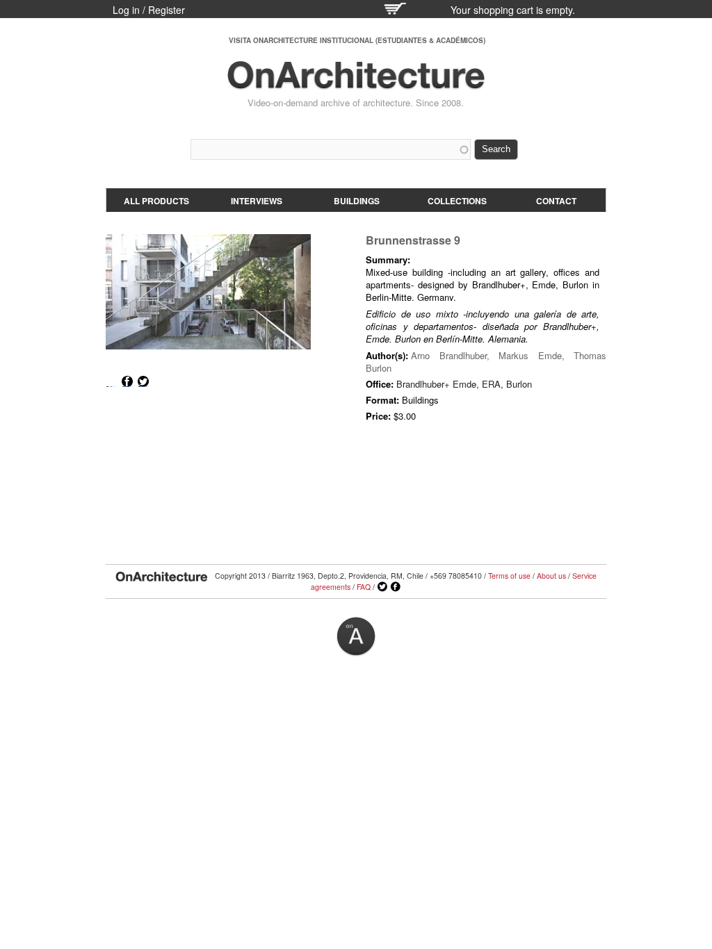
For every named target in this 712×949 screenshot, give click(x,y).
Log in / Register (149, 10)
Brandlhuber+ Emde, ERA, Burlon (464, 383)
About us (551, 575)
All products (156, 201)
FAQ (364, 586)
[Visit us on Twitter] (382, 587)
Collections (457, 201)
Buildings (357, 201)
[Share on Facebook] (127, 381)
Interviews (256, 201)
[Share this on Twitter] (143, 381)
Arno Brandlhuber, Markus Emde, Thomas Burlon (486, 361)
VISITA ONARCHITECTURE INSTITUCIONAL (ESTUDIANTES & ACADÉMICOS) (357, 40)
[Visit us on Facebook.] (395, 587)
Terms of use (509, 575)
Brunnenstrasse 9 (413, 240)
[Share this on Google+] (111, 381)
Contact (556, 201)
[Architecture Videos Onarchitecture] (356, 83)
